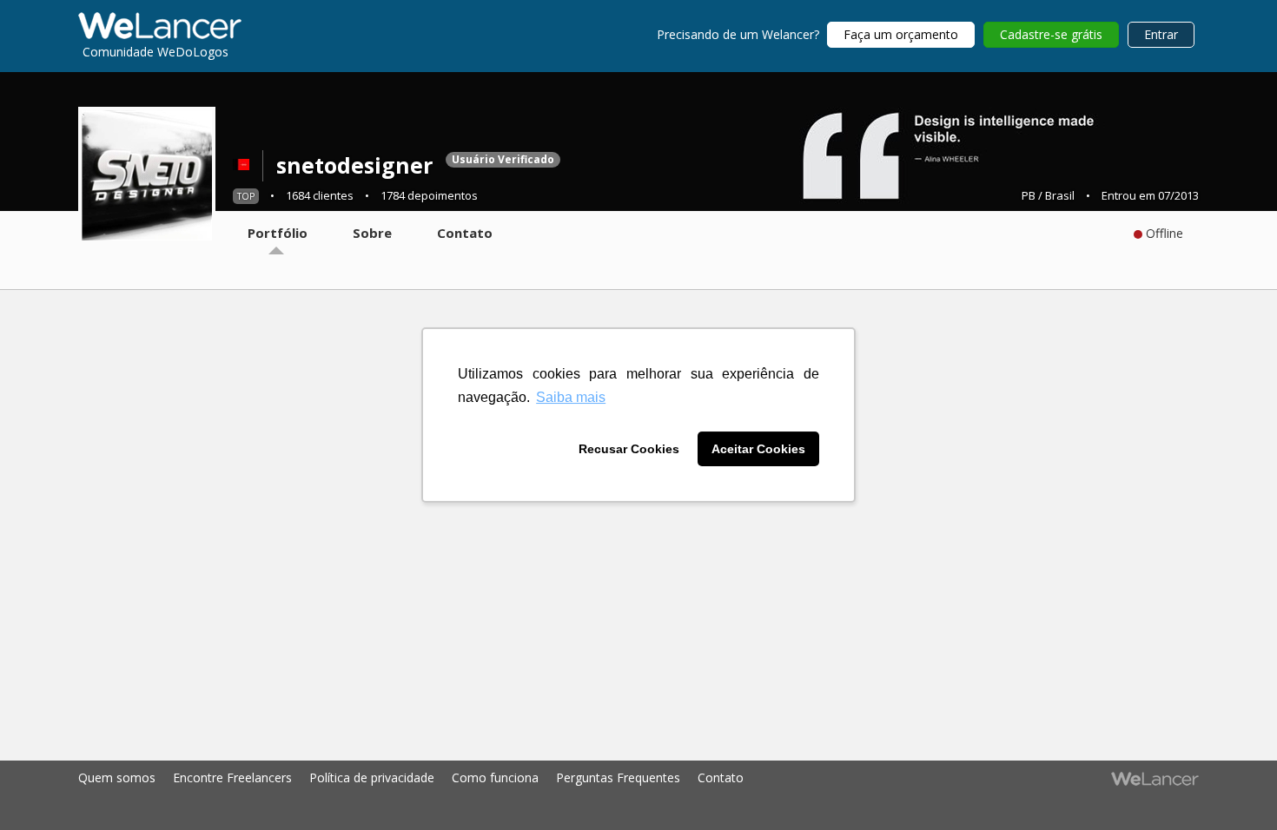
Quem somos (116, 777)
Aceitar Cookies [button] (758, 449)
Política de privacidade (371, 777)
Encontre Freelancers (232, 777)
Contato (721, 777)
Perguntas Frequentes (618, 777)
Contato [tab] (465, 232)
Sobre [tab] (372, 232)
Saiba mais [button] (570, 397)
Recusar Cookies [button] (629, 449)
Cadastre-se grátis (1051, 34)
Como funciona (495, 777)
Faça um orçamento (901, 34)
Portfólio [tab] (278, 232)
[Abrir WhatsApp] (43, 786)
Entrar (1161, 34)
